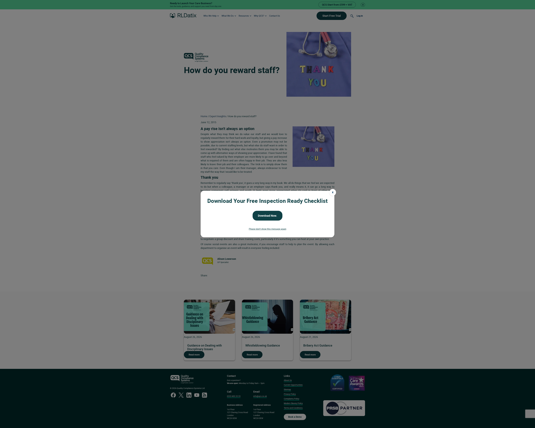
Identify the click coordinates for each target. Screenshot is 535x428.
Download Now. (267, 215)
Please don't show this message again (267, 228)
